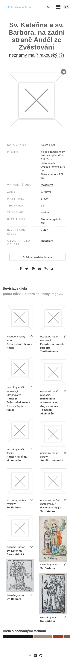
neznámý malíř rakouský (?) (36, 55)
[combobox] (28, 7)
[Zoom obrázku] (36, 100)
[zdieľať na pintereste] (33, 268)
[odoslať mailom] (39, 268)
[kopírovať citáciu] (52, 269)
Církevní (46, 191)
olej (43, 205)
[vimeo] (36, 655)
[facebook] (31, 655)
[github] (41, 655)
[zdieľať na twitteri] (27, 268)
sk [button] (66, 6)
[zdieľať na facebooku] (20, 268)
